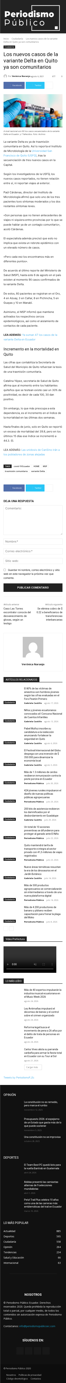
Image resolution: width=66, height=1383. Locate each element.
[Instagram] (28, 1350)
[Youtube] (46, 1350)
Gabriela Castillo (33, 703)
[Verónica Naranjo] (6, 76)
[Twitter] (37, 1350)
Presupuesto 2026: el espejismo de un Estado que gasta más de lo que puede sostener (42, 1122)
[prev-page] (6, 928)
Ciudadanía (17, 38)
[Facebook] (20, 1350)
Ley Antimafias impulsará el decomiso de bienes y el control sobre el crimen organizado (41, 1012)
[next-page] (11, 928)
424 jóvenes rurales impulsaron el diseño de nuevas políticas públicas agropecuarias (42, 794)
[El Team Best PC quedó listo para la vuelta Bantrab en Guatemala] (12, 1169)
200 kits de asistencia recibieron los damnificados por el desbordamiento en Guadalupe (41, 812)
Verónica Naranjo (21, 76)
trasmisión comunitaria (16, 471)
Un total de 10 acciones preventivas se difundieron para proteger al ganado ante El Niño (41, 830)
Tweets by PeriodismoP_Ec (19, 1077)
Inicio (6, 38)
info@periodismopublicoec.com (37, 1326)
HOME (36, 466)
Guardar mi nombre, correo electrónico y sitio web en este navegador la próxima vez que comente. (32, 573)
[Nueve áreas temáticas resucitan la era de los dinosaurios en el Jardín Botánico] (12, 871)
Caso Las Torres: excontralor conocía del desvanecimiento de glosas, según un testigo (17, 616)
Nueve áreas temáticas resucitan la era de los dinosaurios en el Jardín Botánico (42, 870)
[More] (49, 85)
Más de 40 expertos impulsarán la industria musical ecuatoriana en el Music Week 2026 (42, 993)
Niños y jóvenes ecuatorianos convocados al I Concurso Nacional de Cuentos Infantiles (43, 713)
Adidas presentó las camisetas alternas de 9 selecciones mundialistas (41, 1185)
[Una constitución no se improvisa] (12, 1141)
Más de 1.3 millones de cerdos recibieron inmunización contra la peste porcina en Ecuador (42, 775)
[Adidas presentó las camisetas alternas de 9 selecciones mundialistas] (12, 1186)
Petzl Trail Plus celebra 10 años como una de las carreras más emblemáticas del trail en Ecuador (43, 1203)
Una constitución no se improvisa (42, 1137)
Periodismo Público (34, 783)
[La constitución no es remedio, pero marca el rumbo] (12, 1106)
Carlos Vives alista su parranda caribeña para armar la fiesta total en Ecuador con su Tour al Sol (43, 1053)
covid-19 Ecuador (22, 466)
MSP (45, 466)
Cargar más (32, 1067)
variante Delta (38, 471)
